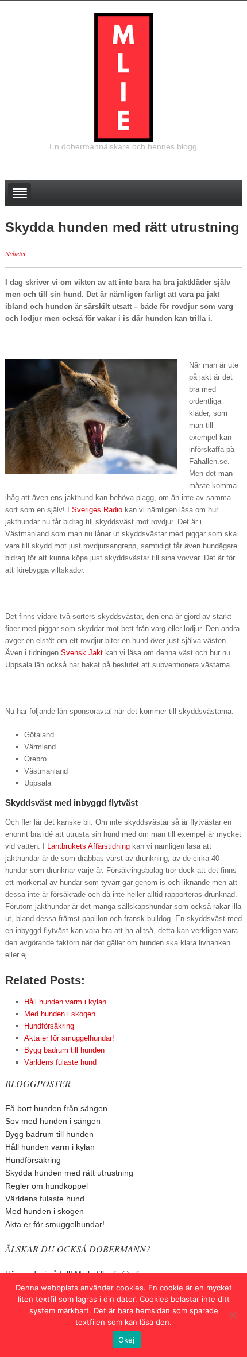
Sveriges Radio (97, 509)
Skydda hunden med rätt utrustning (69, 1172)
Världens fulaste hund (44, 1198)
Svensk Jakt (82, 652)
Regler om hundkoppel (46, 1185)
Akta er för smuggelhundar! (55, 1224)
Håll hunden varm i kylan (50, 1146)
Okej (126, 1339)
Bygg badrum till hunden (49, 1134)
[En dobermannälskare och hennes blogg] (123, 77)
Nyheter (15, 253)
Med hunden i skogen (44, 1211)
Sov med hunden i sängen (53, 1121)
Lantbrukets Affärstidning (88, 846)
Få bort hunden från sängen (56, 1108)
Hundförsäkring (33, 1160)
